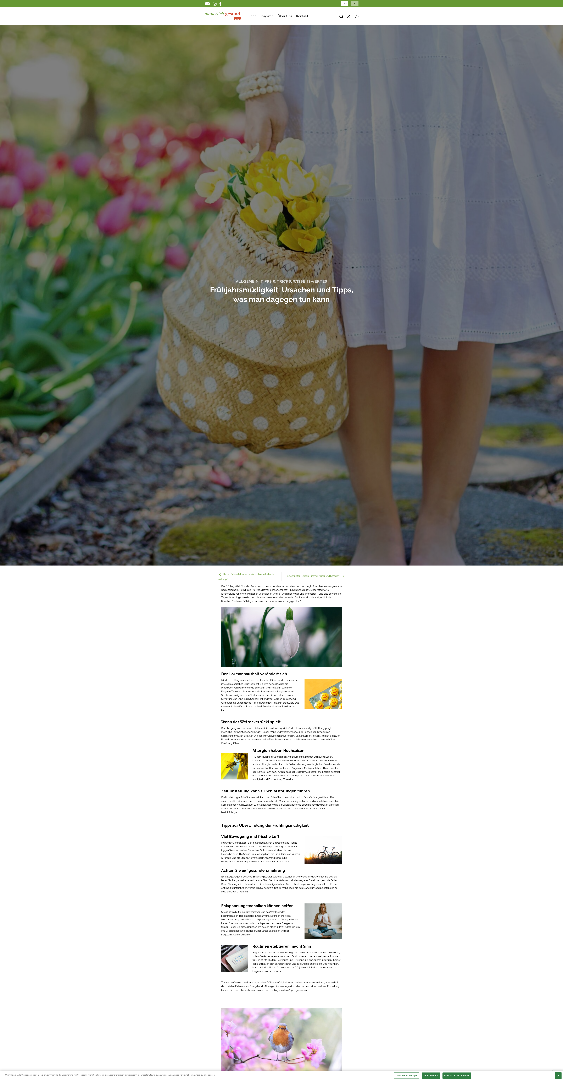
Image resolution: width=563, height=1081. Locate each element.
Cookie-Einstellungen (407, 1075)
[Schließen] (558, 1075)
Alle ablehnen (431, 1075)
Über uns (285, 16)
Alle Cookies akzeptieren (456, 1075)
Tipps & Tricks (276, 281)
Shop (253, 16)
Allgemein (247, 281)
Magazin (267, 16)
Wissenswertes (310, 281)
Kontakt (302, 16)
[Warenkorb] (356, 16)
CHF (344, 3)
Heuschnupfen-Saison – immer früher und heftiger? (313, 576)
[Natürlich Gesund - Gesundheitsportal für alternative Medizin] (223, 16)
